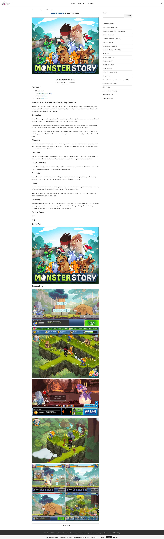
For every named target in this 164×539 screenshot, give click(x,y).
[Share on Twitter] (65, 525)
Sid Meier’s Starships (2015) (110, 83)
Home (33, 9)
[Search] (162, 3)
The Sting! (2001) (107, 68)
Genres (90, 3)
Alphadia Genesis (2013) (109, 57)
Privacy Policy (116, 533)
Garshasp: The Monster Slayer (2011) (112, 38)
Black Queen (106, 53)
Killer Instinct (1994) (108, 61)
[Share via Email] (69, 525)
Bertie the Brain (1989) (108, 35)
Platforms (81, 3)
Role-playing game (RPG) (45, 93)
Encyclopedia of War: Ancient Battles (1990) (114, 31)
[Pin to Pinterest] (67, 525)
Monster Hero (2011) (65, 79)
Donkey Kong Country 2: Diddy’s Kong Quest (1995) (116, 79)
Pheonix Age (44, 98)
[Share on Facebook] (63, 525)
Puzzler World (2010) (108, 94)
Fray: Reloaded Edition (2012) (110, 27)
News (73, 3)
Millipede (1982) (107, 76)
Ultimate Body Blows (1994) (110, 72)
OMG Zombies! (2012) (108, 65)
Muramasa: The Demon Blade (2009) (112, 50)
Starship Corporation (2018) (110, 46)
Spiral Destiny (106, 87)
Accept (108, 537)
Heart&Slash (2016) (108, 42)
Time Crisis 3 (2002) (108, 98)
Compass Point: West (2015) (110, 91)
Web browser (43, 96)
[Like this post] (61, 525)
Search (104, 13)
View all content (108, 533)
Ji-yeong (63, 82)
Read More (115, 537)
